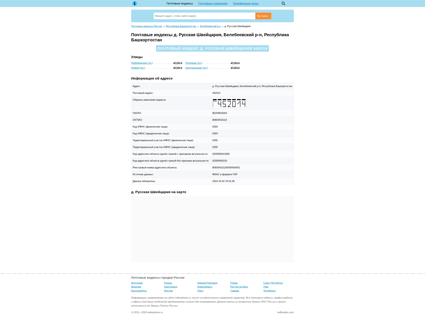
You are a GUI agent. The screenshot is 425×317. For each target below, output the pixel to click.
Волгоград (137, 282)
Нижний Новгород (207, 282)
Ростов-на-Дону (239, 286)
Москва (168, 290)
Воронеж (136, 286)
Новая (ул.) (138, 67)
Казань (168, 282)
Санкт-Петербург (273, 282)
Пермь (234, 282)
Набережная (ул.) (142, 63)
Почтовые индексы (180, 3)
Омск (200, 290)
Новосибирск (204, 286)
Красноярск (170, 286)
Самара (234, 290)
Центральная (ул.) (196, 67)
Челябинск (269, 290)
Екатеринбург (139, 290)
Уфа (265, 286)
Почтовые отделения (212, 3)
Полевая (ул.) (193, 63)
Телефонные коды (245, 3)
